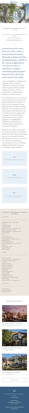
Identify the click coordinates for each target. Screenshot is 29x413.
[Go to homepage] (14, 2)
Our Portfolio (14, 379)
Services (5, 283)
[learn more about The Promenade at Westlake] (14, 337)
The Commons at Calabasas (11, 372)
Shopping (5, 216)
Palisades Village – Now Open (12, 323)
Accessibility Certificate (14, 402)
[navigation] (2, 1)
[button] (26, 2)
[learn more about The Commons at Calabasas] (14, 362)
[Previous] (2, 13)
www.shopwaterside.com (14, 40)
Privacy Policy (14, 400)
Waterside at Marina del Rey (14, 28)
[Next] (26, 13)
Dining (4, 252)
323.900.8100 (14, 397)
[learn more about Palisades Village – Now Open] (14, 313)
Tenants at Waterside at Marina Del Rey (14, 213)
